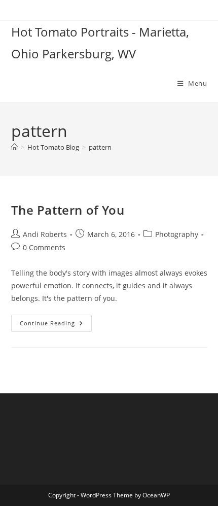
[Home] (14, 147)
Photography (176, 234)
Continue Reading (56, 325)
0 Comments (44, 247)
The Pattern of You (68, 209)
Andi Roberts (45, 234)
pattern (100, 147)
